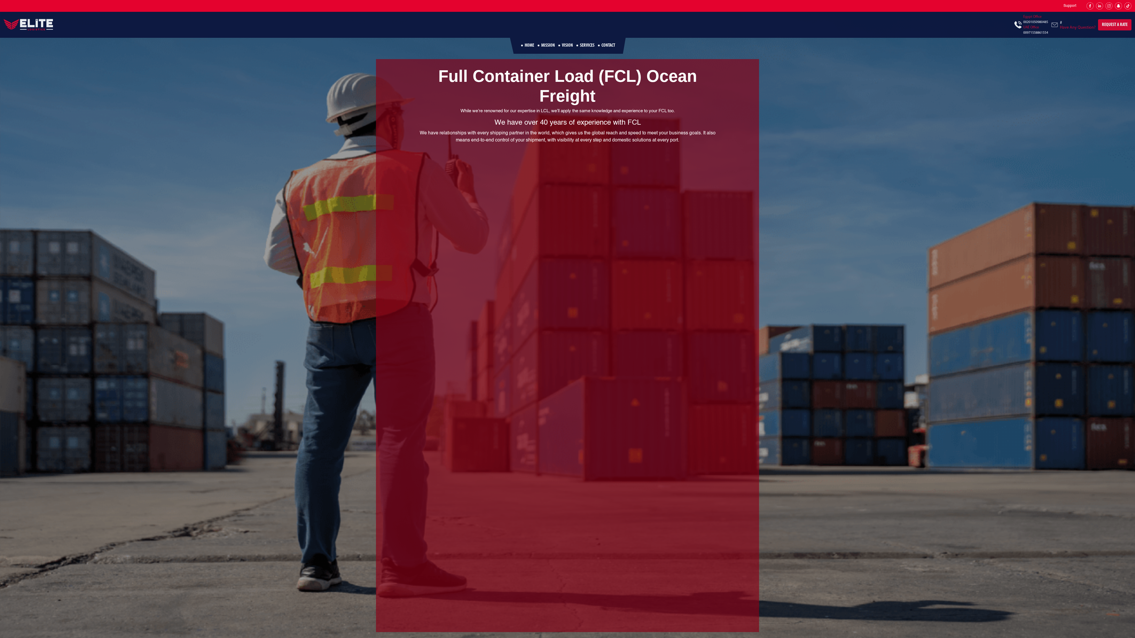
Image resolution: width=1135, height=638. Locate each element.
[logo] (29, 24)
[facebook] (1090, 5)
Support (1069, 6)
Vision (567, 45)
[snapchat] (1118, 5)
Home (529, 45)
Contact (608, 45)
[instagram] (1109, 5)
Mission (548, 45)
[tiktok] (1127, 5)
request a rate (1115, 24)
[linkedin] (1099, 5)
